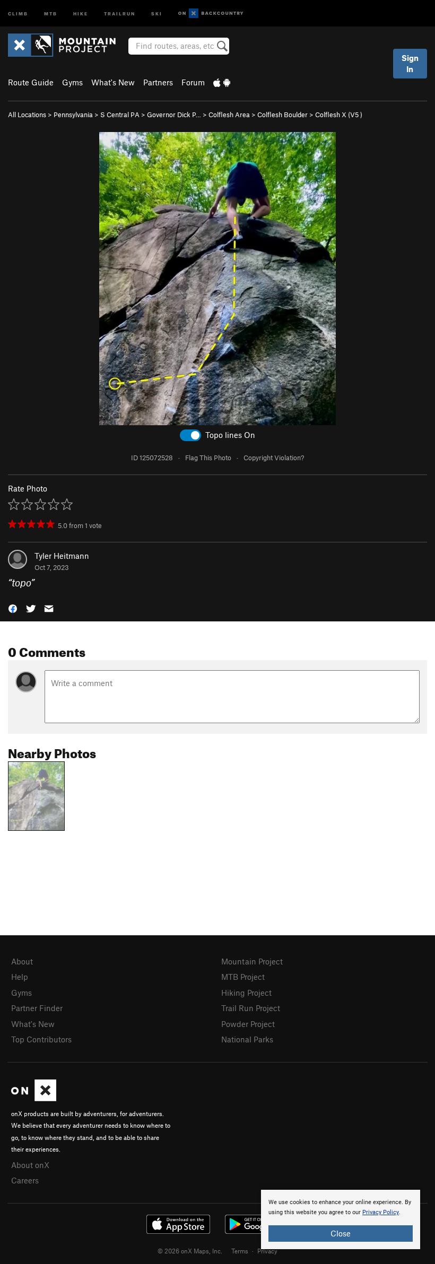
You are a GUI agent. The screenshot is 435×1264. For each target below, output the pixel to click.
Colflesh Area (229, 114)
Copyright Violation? (273, 457)
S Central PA (120, 114)
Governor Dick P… (174, 114)
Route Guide (31, 82)
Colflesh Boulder (282, 114)
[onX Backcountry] (210, 13)
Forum (193, 82)
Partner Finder (37, 1008)
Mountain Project (252, 961)
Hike (80, 13)
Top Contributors (41, 1039)
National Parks (247, 1039)
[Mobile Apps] (221, 82)
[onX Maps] (33, 1098)
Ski (156, 13)
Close (340, 1233)
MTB (50, 13)
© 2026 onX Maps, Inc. (190, 1250)
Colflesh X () (338, 114)
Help (19, 976)
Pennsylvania (73, 114)
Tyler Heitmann (61, 555)
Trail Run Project (250, 1008)
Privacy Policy (380, 1212)
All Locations (27, 114)
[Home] (67, 45)
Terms (239, 1250)
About (22, 961)
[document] (340, 1219)
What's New (113, 82)
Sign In (410, 63)
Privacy (267, 1250)
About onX (30, 1165)
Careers (25, 1180)
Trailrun (119, 13)
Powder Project (248, 1024)
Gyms (72, 82)
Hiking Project (246, 992)
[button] (13, 608)
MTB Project (243, 976)
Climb (18, 13)
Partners (158, 82)
